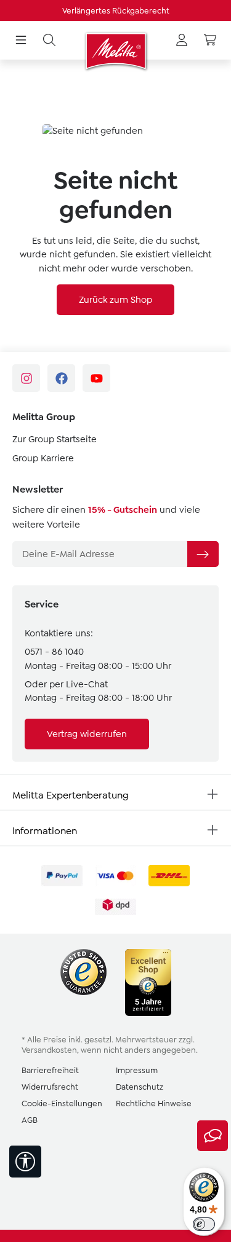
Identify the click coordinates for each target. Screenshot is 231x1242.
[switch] (204, 1224)
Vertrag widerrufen (87, 734)
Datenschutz (139, 1087)
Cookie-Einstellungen (62, 1103)
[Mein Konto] (181, 40)
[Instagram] (26, 378)
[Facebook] (61, 378)
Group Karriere (43, 458)
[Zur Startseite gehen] (115, 51)
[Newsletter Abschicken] (203, 554)
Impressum (137, 1070)
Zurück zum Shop (115, 300)
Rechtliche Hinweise (154, 1103)
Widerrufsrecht (50, 1087)
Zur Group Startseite (54, 439)
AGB (30, 1120)
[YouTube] (96, 378)
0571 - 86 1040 (54, 652)
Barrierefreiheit (50, 1070)
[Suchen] (49, 40)
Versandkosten (49, 1050)
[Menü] (21, 40)
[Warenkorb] (210, 40)
